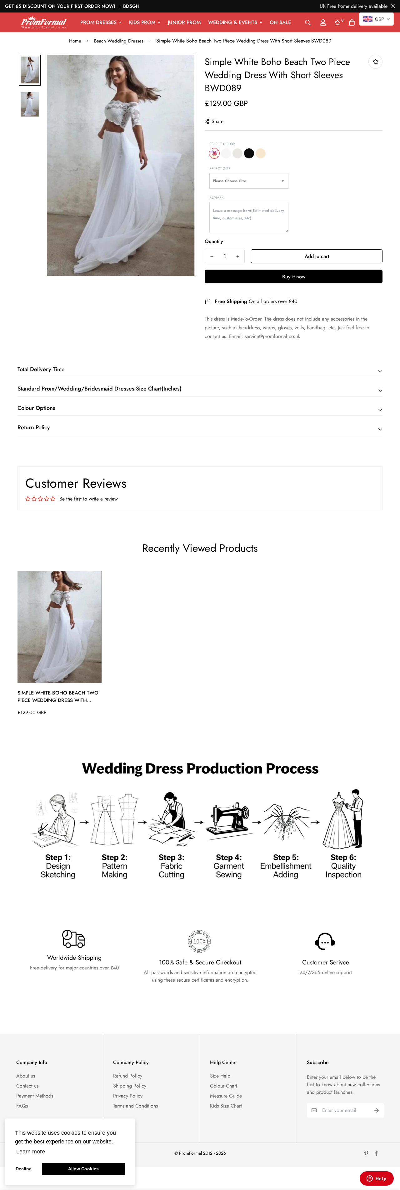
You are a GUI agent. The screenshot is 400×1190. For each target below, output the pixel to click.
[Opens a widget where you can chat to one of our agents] (376, 1179)
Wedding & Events (232, 22)
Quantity (214, 241)
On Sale (280, 22)
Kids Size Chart (226, 1105)
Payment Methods (34, 1095)
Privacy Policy (127, 1095)
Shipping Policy (129, 1085)
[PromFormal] (44, 22)
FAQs (22, 1105)
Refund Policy (127, 1075)
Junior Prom (184, 22)
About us (25, 1075)
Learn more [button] (30, 1151)
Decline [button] (24, 1168)
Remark (216, 197)
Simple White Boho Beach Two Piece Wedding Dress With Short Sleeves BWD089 (58, 696)
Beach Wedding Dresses (118, 40)
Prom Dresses (98, 22)
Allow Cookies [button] (83, 1168)
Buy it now (293, 276)
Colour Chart (223, 1085)
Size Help (220, 1075)
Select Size (220, 169)
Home (75, 40)
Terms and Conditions (135, 1105)
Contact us (27, 1085)
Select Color (222, 144)
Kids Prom (142, 22)
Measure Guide (226, 1095)
